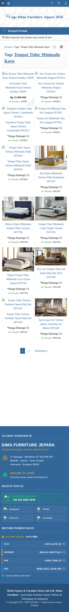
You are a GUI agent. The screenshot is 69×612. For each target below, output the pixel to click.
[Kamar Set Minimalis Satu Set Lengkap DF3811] (51, 110)
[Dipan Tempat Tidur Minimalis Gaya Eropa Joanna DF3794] (18, 259)
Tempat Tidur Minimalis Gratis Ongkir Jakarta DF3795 (51, 228)
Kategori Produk (17, 30)
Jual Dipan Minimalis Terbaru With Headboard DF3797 (51, 177)
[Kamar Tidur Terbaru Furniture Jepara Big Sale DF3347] (18, 304)
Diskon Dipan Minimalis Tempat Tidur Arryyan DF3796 (18, 228)
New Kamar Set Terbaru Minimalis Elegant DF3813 (51, 87)
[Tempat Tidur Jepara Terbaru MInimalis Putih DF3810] (18, 151)
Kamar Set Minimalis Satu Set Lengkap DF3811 (51, 120)
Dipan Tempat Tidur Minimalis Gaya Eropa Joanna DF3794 (18, 279)
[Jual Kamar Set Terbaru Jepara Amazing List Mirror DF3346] (51, 307)
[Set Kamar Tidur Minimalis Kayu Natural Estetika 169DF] (18, 75)
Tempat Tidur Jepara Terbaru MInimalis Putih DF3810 (18, 165)
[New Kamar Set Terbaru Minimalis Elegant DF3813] (51, 75)
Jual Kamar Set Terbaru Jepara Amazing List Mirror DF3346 (51, 324)
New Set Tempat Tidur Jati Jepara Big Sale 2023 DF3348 (51, 273)
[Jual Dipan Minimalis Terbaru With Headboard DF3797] (51, 157)
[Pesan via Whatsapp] (31, 103)
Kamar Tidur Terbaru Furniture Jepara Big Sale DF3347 (18, 318)
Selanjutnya (41, 350)
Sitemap (34, 605)
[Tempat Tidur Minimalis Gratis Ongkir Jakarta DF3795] (51, 208)
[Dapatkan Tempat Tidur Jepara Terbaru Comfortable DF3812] (18, 112)
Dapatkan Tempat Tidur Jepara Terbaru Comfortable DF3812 (18, 126)
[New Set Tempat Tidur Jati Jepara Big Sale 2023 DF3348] (51, 256)
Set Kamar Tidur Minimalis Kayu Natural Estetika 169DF (18, 87)
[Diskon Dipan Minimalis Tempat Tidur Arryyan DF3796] (18, 208)
